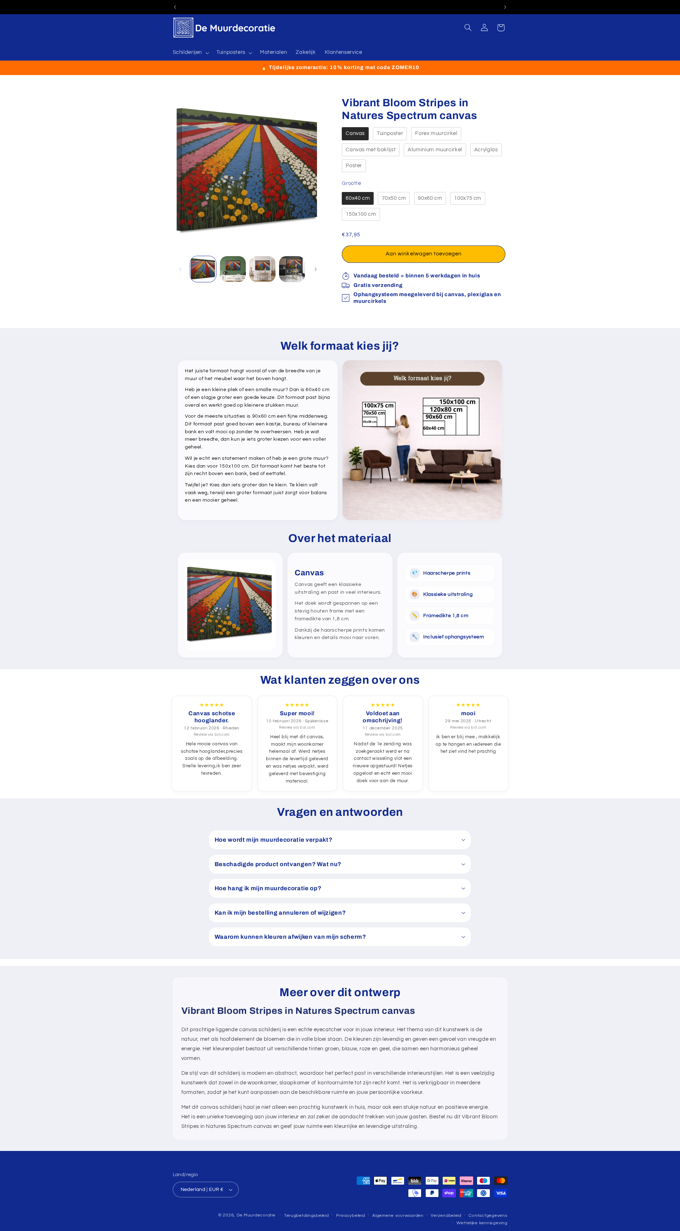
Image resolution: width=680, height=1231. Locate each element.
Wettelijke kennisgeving (482, 1223)
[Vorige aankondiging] (175, 7)
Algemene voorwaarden (398, 1216)
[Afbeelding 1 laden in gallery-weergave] (203, 269)
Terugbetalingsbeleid (306, 1216)
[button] (190, 53)
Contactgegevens (488, 1216)
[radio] (355, 133)
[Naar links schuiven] (180, 269)
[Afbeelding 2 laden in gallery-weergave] (233, 269)
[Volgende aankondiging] (505, 7)
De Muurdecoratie (256, 1215)
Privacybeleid (350, 1216)
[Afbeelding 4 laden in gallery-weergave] (292, 269)
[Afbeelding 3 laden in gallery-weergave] (262, 269)
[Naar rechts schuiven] (315, 269)
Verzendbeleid (446, 1216)
